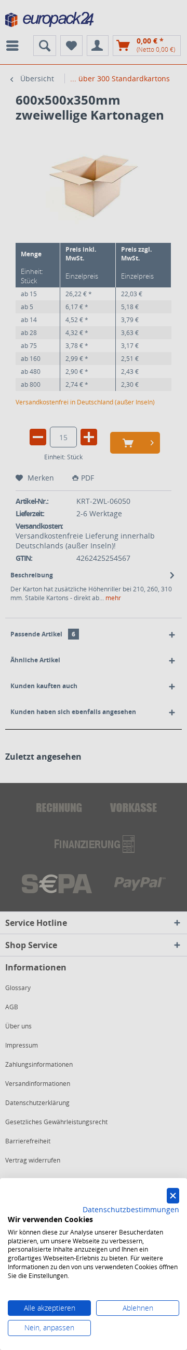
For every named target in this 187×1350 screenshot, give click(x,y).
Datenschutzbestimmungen (131, 1209)
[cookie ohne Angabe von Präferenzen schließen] (173, 1196)
